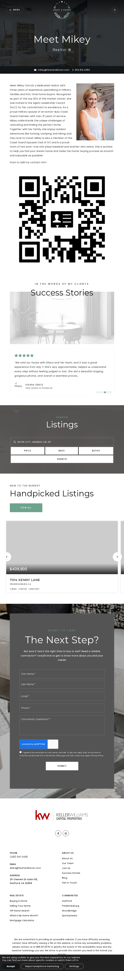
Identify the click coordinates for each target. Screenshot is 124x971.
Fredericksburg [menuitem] (70, 901)
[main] (62, 397)
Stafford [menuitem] (67, 896)
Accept (11, 966)
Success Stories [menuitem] (71, 868)
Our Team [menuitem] (68, 858)
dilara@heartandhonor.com (25, 863)
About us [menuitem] (67, 854)
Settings (74, 966)
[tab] (97, 388)
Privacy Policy (97, 751)
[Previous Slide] (6, 552)
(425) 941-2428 (19, 852)
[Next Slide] (117, 552)
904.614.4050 (82, 69)
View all (26, 503)
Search (62, 454)
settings (83, 960)
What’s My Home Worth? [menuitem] (24, 911)
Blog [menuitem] (64, 873)
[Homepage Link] (62, 9)
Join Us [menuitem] (66, 863)
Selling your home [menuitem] (20, 901)
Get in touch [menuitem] (69, 878)
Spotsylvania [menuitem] (69, 911)
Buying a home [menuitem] (18, 896)
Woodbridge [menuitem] (69, 906)
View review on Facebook (39, 383)
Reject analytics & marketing (42, 966)
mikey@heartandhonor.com (54, 69)
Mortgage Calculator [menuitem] (22, 916)
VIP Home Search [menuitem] (19, 906)
